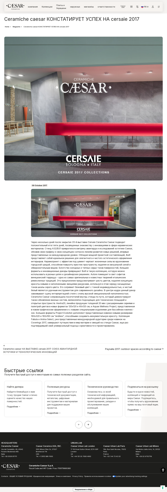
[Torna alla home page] (10, 467)
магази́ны (89, 6)
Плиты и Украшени (61, 6)
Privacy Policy (77, 476)
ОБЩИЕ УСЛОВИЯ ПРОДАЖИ (20, 476)
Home (7, 27)
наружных (75, 6)
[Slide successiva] (88, 424)
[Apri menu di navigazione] (158, 7)
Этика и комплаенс (63, 476)
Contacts (4, 476)
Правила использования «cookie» (97, 476)
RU (146, 7)
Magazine (16, 27)
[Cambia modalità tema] (137, 7)
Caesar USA (123, 6)
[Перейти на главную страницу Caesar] (15, 6)
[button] (163, 470)
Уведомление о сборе (83, 489)
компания (33, 6)
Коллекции (47, 6)
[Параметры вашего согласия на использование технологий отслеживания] (162, 487)
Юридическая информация (44, 476)
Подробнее (13, 406)
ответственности (106, 6)
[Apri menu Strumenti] (131, 7)
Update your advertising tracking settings (131, 476)
